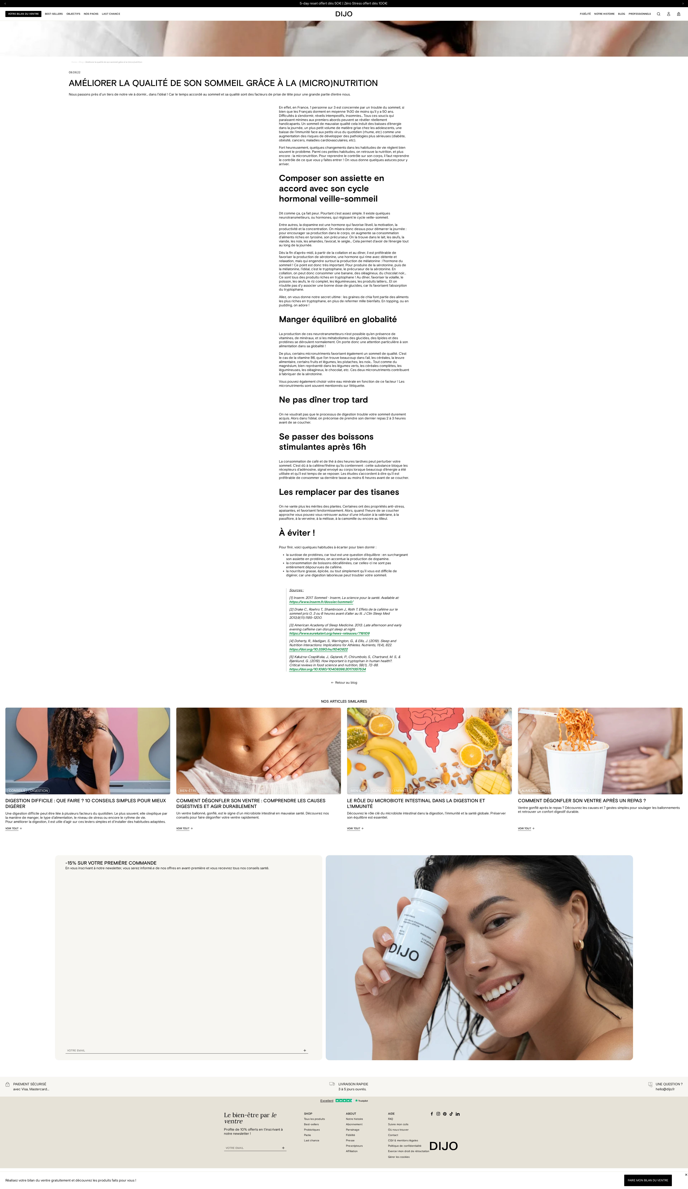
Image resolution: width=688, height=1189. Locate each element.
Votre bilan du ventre (23, 14)
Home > (75, 62)
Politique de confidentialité (404, 1146)
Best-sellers (311, 1124)
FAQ (390, 1119)
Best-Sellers (54, 14)
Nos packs (91, 14)
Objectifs (73, 14)
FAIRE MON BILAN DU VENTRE (648, 1180)
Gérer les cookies (399, 1157)
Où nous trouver (398, 1129)
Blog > (82, 62)
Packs (307, 1135)
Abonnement (354, 1124)
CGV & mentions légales (403, 1140)
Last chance (111, 14)
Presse (350, 1140)
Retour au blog (346, 683)
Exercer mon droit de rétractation (408, 1151)
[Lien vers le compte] (669, 14)
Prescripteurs (354, 1146)
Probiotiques (312, 1129)
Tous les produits (314, 1119)
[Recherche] (658, 14)
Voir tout (11, 828)
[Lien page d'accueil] (344, 13)
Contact (393, 1135)
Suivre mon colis (398, 1124)
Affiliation (352, 1151)
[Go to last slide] (5, 3)
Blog (621, 14)
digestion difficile (26, 813)
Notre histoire (604, 14)
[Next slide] (683, 3)
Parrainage (352, 1129)
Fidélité (585, 14)
